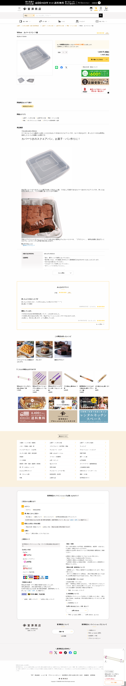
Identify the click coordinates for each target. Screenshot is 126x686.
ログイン (28, 510)
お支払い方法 (46, 527)
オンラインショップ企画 (34, 120)
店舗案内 (86, 675)
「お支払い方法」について (47, 599)
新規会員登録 (36, 510)
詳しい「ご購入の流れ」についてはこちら (37, 533)
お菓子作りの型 (60, 25)
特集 (24, 120)
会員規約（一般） (93, 635)
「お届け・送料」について (30, 599)
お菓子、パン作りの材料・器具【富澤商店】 (28, 25)
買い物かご (29, 517)
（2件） (107, 33)
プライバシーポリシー (94, 638)
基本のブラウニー (29, 245)
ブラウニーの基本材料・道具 (51, 120)
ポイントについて (49, 517)
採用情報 (92, 675)
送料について (38, 517)
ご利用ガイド (92, 630)
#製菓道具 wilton (28, 106)
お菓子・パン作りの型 (47, 25)
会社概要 (63, 636)
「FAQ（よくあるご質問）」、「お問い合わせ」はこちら (83, 614)
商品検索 (37, 675)
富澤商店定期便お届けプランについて (66, 517)
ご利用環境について (72, 603)
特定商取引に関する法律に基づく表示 (72, 675)
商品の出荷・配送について (90, 67)
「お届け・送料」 (73, 520)
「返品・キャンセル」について (75, 590)
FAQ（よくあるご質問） (95, 633)
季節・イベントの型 (72, 25)
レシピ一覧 (44, 675)
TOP (32, 675)
